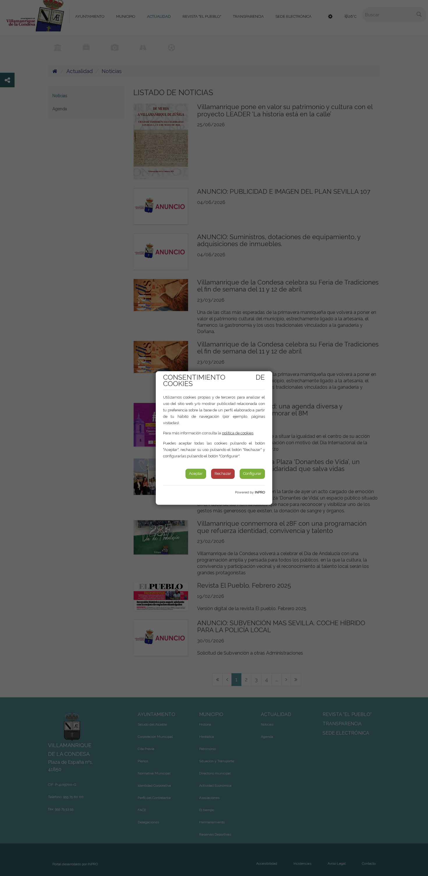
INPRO (260, 492)
